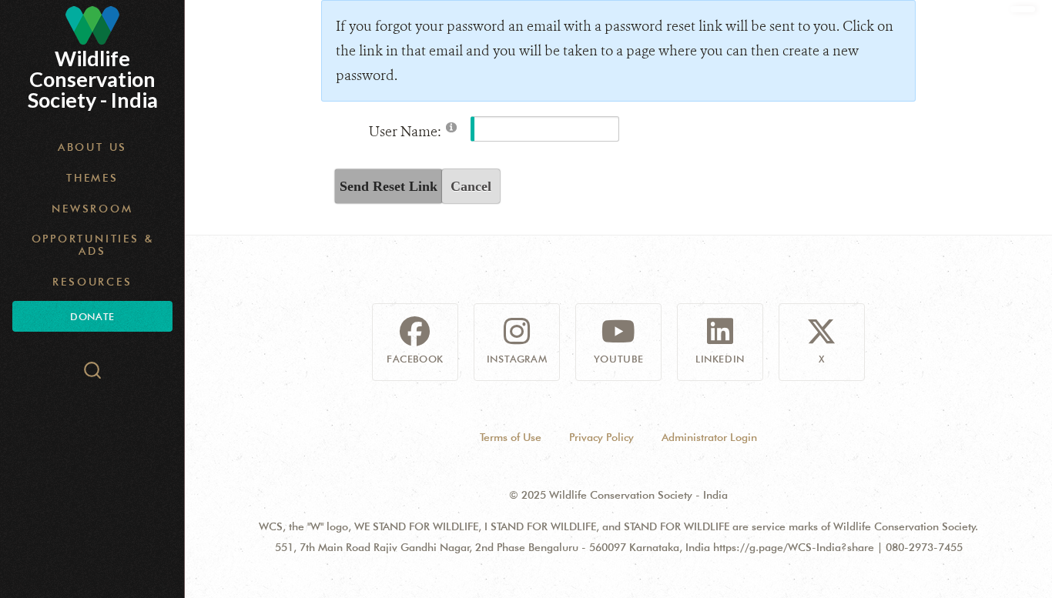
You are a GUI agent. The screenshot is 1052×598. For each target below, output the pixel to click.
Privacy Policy (601, 437)
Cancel (471, 186)
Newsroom (92, 208)
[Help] (451, 126)
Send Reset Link (388, 186)
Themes (92, 178)
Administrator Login (709, 437)
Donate (92, 316)
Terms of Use (510, 437)
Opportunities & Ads (93, 244)
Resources (92, 282)
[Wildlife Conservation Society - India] (92, 25)
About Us (92, 147)
